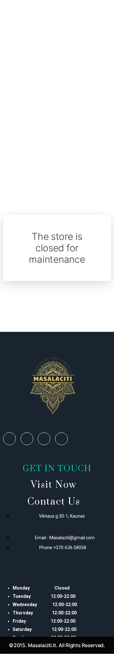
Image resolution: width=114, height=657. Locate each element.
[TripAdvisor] (61, 438)
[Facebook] (9, 438)
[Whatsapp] (44, 438)
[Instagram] (27, 438)
